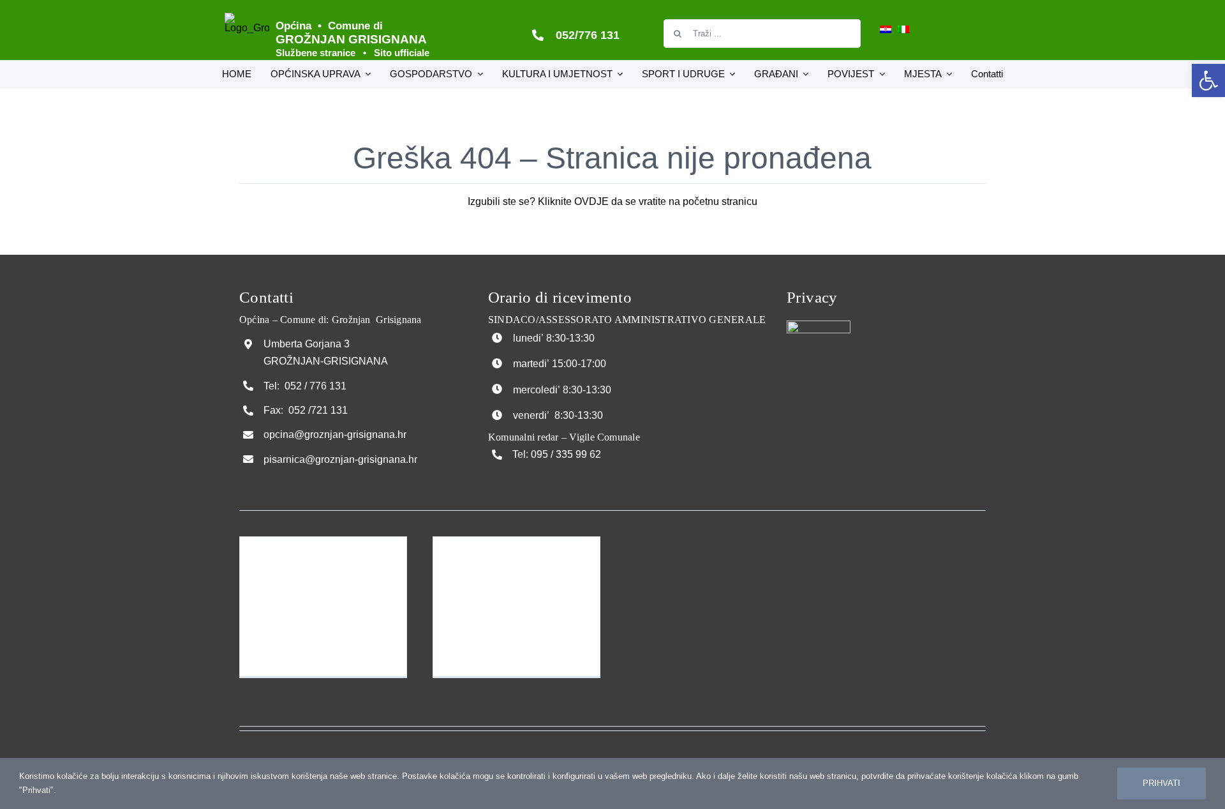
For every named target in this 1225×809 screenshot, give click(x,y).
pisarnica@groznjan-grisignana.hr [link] (340, 459)
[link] (1208, 80)
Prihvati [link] (1161, 783)
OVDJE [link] (591, 201)
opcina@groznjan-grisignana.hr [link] (335, 434)
